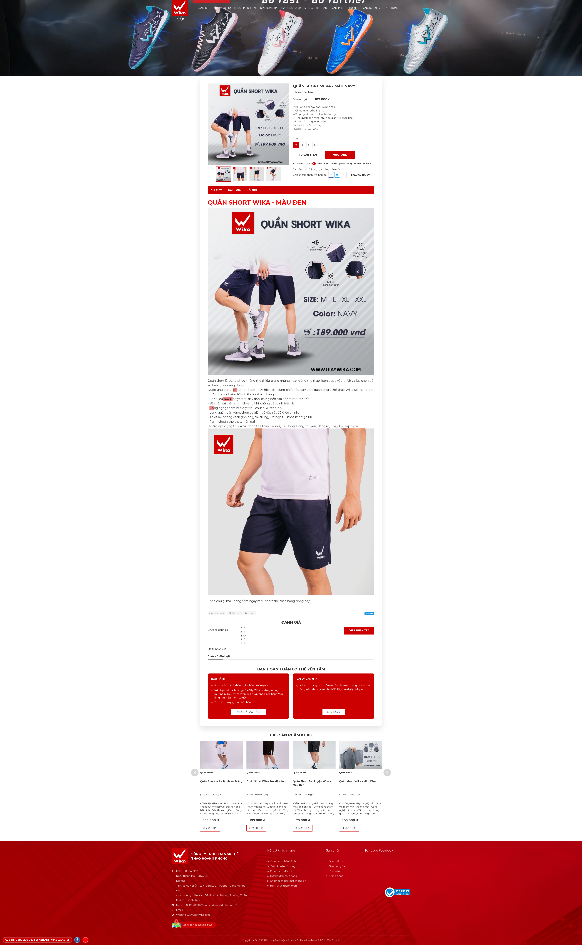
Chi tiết (216, 190)
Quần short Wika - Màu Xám (357, 781)
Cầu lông (234, 8)
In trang (251, 613)
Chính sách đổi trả (281, 871)
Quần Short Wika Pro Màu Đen (266, 781)
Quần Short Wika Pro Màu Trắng (221, 781)
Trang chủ (203, 8)
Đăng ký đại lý (370, 8)
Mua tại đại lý (360, 174)
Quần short (206, 772)
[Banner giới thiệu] (291, 38)
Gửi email (236, 613)
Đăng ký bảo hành (248, 711)
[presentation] (195, 772)
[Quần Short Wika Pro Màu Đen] (267, 755)
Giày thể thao (318, 8)
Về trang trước (218, 613)
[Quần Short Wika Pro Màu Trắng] (221, 755)
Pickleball (250, 8)
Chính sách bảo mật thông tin (288, 880)
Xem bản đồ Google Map (197, 924)
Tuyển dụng (390, 8)
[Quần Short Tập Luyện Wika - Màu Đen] (314, 755)
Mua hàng (340, 154)
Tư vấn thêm (308, 154)
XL (309, 145)
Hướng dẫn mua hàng (283, 876)
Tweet (370, 614)
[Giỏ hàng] (182, 18)
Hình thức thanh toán (283, 885)
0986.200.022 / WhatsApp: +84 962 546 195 (211, 905)
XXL (316, 145)
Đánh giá (234, 190)
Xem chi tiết (210, 828)
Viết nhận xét (359, 630)
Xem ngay (333, 711)
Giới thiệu (219, 8)
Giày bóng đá (269, 8)
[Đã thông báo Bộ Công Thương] (397, 892)
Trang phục (337, 8)
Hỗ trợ (252, 190)
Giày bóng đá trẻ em (293, 8)
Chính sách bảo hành (283, 861)
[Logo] (180, 7)
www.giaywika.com (198, 914)
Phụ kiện (353, 8)
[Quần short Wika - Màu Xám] (360, 755)
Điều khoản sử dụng (282, 866)
